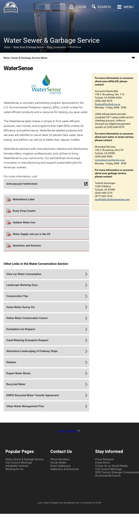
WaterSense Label (23, 199)
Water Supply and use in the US (31, 234)
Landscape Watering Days (22, 285)
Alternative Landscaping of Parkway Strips (32, 351)
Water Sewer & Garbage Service (28, 47)
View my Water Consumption (23, 274)
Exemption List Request (20, 329)
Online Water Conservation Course (27, 318)
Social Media (58, 462)
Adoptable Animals (16, 465)
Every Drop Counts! (24, 210)
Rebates (11, 362)
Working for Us (14, 469)
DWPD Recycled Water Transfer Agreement (32, 395)
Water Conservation (56, 47)
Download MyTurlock (108, 475)
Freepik (54, 503)
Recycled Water (15, 384)
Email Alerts (102, 462)
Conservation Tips (17, 296)
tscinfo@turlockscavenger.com (112, 199)
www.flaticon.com (71, 503)
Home (7, 47)
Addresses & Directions (64, 469)
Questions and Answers (27, 245)
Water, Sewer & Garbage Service (24, 459)
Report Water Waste (18, 373)
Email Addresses (60, 465)
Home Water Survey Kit (20, 307)
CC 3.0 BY (97, 503)
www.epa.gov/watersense (21, 183)
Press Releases (104, 459)
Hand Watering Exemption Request (27, 340)
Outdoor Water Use (24, 222)
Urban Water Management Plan (25, 406)
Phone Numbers (60, 459)
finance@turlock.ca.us (107, 104)
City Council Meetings (18, 462)
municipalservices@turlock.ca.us (110, 160)
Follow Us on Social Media (111, 465)
